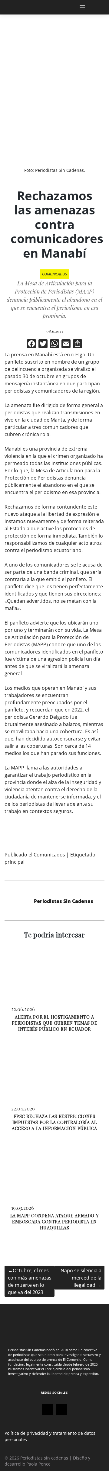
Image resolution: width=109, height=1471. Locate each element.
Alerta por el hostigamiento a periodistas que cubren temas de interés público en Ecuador (54, 1023)
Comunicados (54, 274)
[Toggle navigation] (88, 7)
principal (15, 862)
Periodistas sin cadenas (44, 1458)
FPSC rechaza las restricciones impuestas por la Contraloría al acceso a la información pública (54, 1122)
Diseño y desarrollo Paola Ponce (47, 1461)
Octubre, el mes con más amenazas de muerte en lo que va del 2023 (29, 1281)
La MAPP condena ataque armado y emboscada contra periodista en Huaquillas (54, 1221)
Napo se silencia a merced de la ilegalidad (81, 1277)
